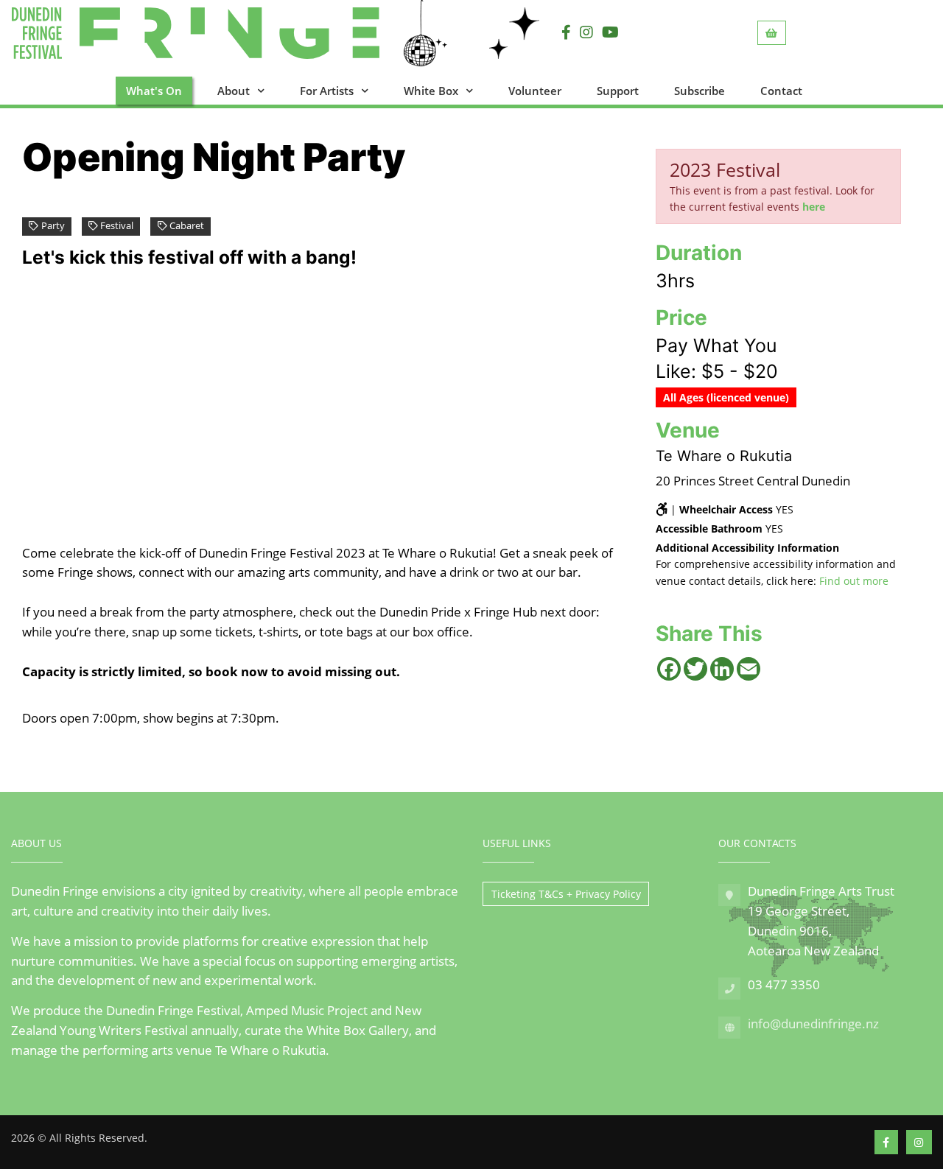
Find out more (853, 581)
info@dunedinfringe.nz (813, 1023)
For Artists (327, 90)
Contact (781, 90)
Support (618, 90)
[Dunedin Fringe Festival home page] (240, 33)
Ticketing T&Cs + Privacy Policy (566, 894)
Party (53, 226)
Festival (116, 226)
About (233, 90)
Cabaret (186, 226)
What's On (154, 90)
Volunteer (534, 90)
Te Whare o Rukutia (724, 456)
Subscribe (699, 90)
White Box (431, 90)
